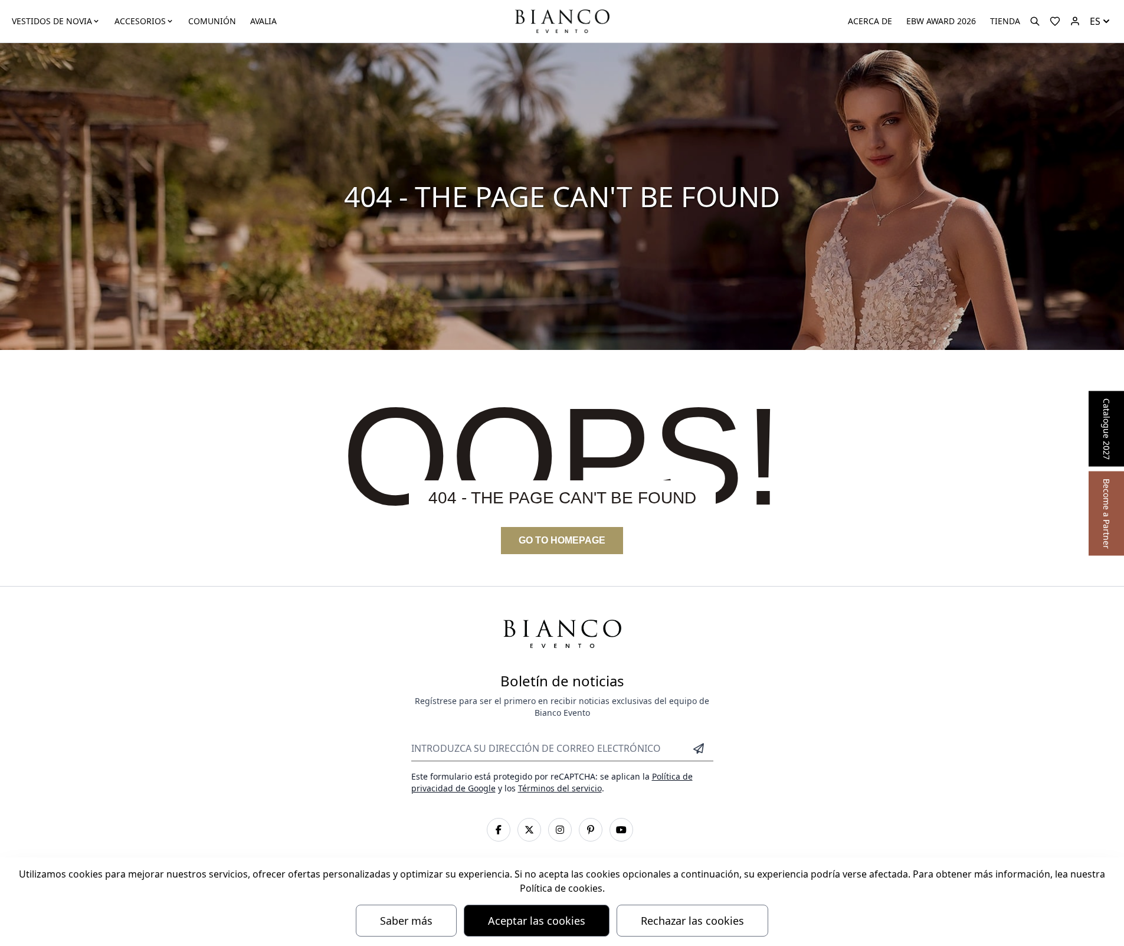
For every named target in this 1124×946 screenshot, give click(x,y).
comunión (212, 21)
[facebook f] (498, 830)
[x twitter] (529, 830)
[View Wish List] (1055, 21)
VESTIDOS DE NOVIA (52, 21)
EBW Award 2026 (941, 21)
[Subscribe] (698, 748)
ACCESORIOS (140, 21)
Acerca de (870, 21)
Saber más (406, 921)
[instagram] (560, 830)
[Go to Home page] (562, 20)
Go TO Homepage (562, 540)
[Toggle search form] (1035, 21)
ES (1095, 21)
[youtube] (621, 830)
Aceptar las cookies (536, 921)
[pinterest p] (590, 830)
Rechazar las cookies (692, 921)
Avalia (263, 21)
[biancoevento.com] (1075, 21)
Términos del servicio (560, 788)
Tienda (1005, 21)
